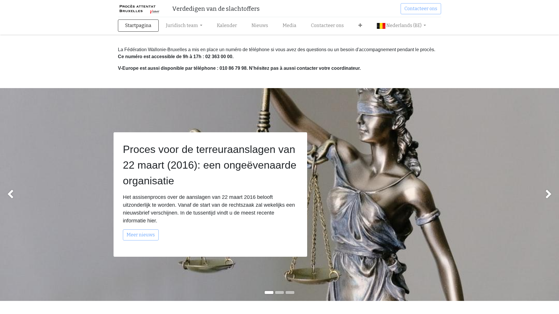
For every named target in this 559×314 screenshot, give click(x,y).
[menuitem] (138, 25)
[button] (360, 25)
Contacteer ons (420, 8)
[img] (22, 194)
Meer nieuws (141, 235)
